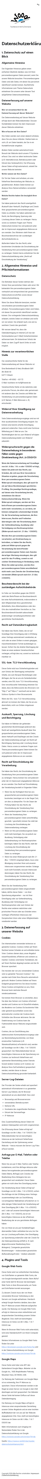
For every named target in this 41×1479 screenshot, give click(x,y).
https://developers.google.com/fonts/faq (18, 1347)
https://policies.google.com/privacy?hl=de (18, 1353)
